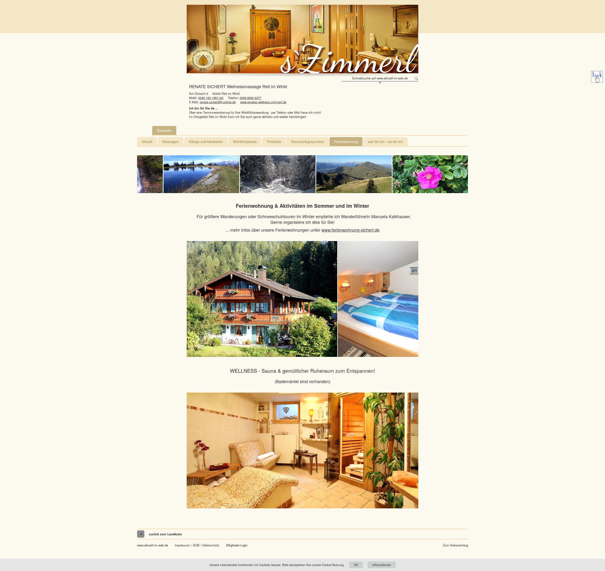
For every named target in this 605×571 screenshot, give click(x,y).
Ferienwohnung (346, 141)
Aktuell (147, 141)
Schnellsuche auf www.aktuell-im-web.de (380, 78)
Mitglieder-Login (236, 545)
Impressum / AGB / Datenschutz (197, 545)
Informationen (381, 564)
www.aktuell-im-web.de (152, 545)
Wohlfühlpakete (245, 141)
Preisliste (274, 141)
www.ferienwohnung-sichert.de (350, 230)
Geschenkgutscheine (307, 141)
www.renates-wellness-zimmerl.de (263, 102)
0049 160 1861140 (210, 97)
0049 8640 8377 (250, 97)
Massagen (170, 141)
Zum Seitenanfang (455, 545)
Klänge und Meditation (206, 141)
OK (356, 564)
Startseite (164, 130)
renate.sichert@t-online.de (218, 102)
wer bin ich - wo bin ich (385, 141)
